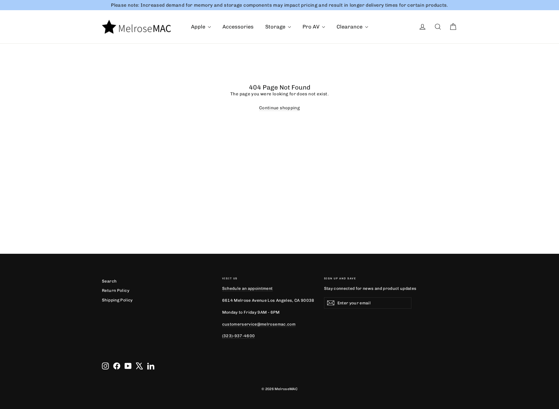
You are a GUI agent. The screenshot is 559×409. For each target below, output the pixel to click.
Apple (198, 27)
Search (109, 281)
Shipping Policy (117, 300)
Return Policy (115, 290)
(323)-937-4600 (238, 335)
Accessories (238, 27)
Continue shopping (279, 107)
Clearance (350, 27)
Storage (275, 27)
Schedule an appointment (247, 288)
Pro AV (312, 27)
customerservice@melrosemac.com (259, 324)
